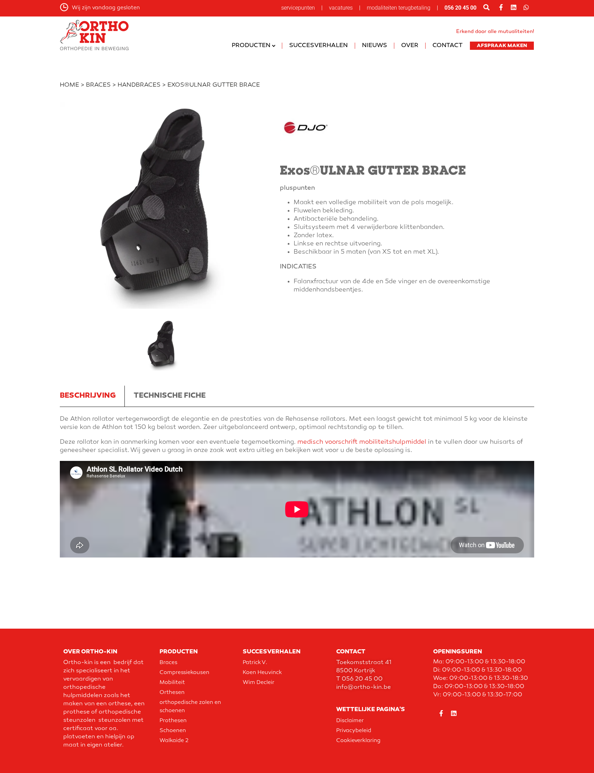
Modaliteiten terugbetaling (398, 7)
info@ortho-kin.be (363, 687)
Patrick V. (255, 663)
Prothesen (173, 721)
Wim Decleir (258, 683)
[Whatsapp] (526, 7)
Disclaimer (350, 721)
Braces (98, 85)
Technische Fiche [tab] (170, 395)
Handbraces (139, 85)
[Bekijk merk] (305, 152)
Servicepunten (298, 7)
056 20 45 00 (460, 7)
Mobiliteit (172, 683)
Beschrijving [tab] (88, 395)
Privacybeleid (353, 731)
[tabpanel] (297, 483)
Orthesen (172, 692)
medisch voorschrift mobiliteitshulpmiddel (361, 442)
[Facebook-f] (501, 7)
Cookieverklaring (358, 741)
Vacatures (341, 7)
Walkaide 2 (174, 741)
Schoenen (173, 731)
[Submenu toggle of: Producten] (274, 45)
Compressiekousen (184, 673)
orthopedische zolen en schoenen (190, 706)
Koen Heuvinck (262, 673)
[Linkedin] (513, 7)
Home (69, 85)
